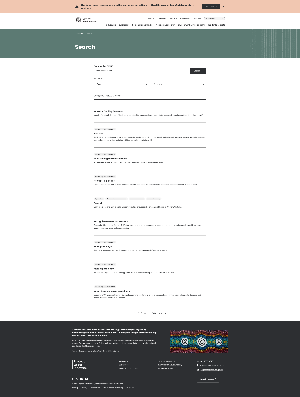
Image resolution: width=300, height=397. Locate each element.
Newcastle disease (104, 180)
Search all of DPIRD (103, 66)
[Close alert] (223, 6)
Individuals (123, 361)
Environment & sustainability (170, 365)
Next (162, 313)
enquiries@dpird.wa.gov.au (212, 370)
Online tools (197, 19)
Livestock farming (153, 199)
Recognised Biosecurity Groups (111, 221)
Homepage (79, 33)
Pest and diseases (137, 199)
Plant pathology (103, 246)
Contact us (173, 19)
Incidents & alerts (165, 368)
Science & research (166, 361)
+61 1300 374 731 (207, 361)
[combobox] (150, 71)
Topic (99, 84)
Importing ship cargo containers (112, 291)
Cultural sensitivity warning (113, 388)
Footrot (98, 203)
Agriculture (99, 199)
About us (151, 19)
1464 (154, 313)
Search (222, 18)
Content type (159, 84)
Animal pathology (104, 268)
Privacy (84, 388)
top (295, 394)
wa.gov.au (130, 388)
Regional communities (128, 368)
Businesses (124, 365)
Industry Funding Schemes (108, 111)
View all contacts (207, 379)
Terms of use (95, 388)
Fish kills (98, 133)
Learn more (209, 7)
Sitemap (75, 388)
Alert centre (162, 19)
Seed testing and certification (110, 158)
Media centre (184, 19)
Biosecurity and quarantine (105, 129)
